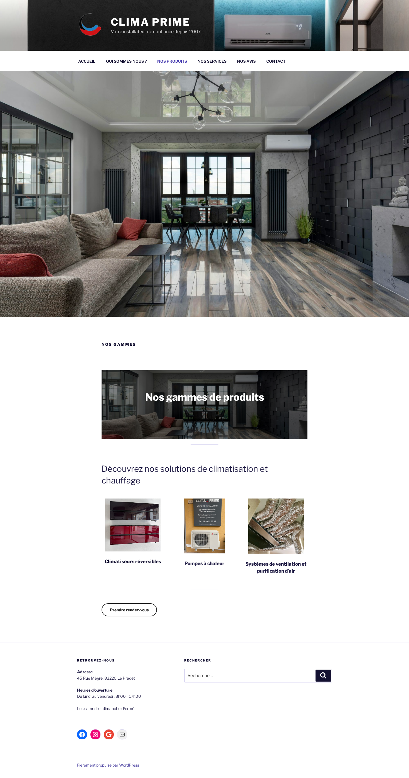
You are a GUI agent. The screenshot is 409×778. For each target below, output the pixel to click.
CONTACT (275, 61)
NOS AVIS (246, 61)
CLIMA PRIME (150, 22)
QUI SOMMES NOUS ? (126, 61)
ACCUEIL (86, 61)
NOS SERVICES (212, 61)
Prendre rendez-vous (129, 609)
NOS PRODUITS (172, 61)
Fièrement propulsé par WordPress (108, 765)
